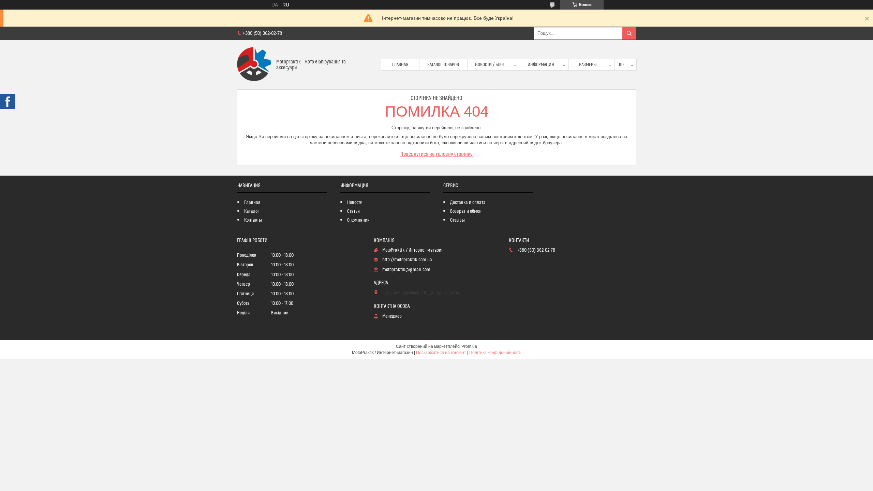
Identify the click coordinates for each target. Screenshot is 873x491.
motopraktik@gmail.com (406, 269)
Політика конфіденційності (495, 352)
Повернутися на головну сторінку (436, 154)
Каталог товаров (443, 65)
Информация (541, 65)
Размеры (588, 65)
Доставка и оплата (468, 202)
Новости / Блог (490, 65)
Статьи (353, 211)
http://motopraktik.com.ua (407, 260)
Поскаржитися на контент (441, 352)
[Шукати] (629, 33)
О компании (358, 220)
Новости (354, 202)
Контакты (253, 220)
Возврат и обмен (466, 211)
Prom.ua (469, 346)
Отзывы (457, 220)
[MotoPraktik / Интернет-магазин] (254, 65)
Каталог (251, 211)
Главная (400, 65)
